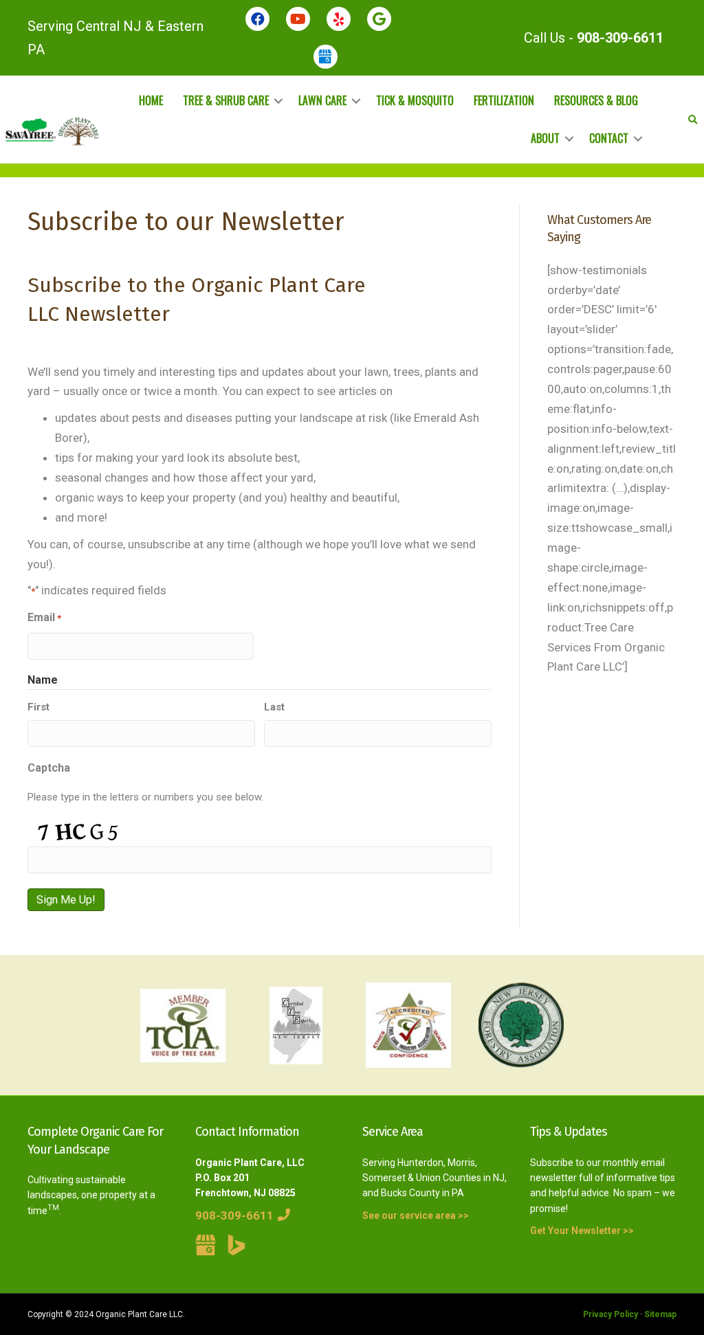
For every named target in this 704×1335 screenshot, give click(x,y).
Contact (608, 138)
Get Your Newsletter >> (582, 1230)
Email (44, 617)
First (39, 707)
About (545, 138)
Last (274, 707)
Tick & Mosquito (415, 100)
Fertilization (504, 100)
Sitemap (660, 1314)
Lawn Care (322, 100)
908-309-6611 (620, 38)
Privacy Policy (610, 1314)
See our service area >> (415, 1215)
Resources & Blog (596, 100)
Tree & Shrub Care (226, 100)
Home (151, 100)
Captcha (49, 767)
